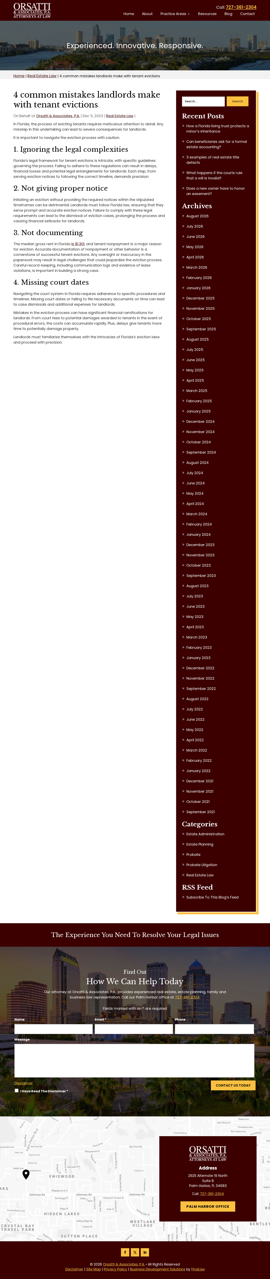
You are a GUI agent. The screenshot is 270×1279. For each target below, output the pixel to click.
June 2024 (195, 483)
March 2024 (196, 513)
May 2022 (194, 729)
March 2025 (196, 390)
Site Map (93, 1269)
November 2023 (200, 555)
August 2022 (197, 698)
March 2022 (196, 750)
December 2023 (200, 544)
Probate (193, 854)
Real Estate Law (119, 115)
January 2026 (198, 287)
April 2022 (195, 739)
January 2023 (198, 657)
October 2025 (198, 318)
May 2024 (195, 493)
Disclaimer (23, 1083)
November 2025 (200, 308)
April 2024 (195, 503)
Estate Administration (205, 834)
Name (19, 1019)
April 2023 (195, 626)
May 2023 (194, 616)
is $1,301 (77, 243)
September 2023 (201, 575)
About (147, 14)
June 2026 (195, 236)
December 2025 (200, 298)
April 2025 (195, 380)
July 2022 (194, 709)
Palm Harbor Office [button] (207, 1206)
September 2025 (201, 329)
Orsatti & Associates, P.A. (58, 115)
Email (101, 1019)
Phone (180, 1019)
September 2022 (201, 688)
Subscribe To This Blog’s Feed (212, 897)
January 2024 (198, 534)
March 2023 (196, 637)
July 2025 (194, 349)
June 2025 (195, 359)
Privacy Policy (115, 1269)
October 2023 (198, 565)
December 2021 (199, 781)
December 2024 (200, 421)
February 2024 (199, 524)
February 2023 (199, 647)
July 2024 (194, 472)
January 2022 (198, 770)
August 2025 (197, 339)
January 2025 (198, 411)
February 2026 (199, 277)
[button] (266, 1250)
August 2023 (197, 585)
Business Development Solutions (157, 1269)
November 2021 (199, 791)
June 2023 (195, 606)
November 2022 (200, 678)
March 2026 (196, 267)
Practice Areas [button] (173, 14)
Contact (247, 14)
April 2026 (195, 257)
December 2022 (200, 668)
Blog (228, 14)
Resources (207, 14)
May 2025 (195, 370)
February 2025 (199, 400)
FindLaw (198, 1269)
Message (22, 1039)
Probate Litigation (201, 864)
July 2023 (194, 596)
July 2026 (194, 226)
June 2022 (195, 719)
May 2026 (194, 246)
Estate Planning (199, 844)
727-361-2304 (241, 7)
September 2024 (201, 452)
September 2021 (200, 811)
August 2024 (197, 462)
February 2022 (199, 760)
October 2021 (198, 801)
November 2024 (200, 431)
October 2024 (198, 442)
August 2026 (197, 216)
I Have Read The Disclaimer (44, 1091)
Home (129, 14)
